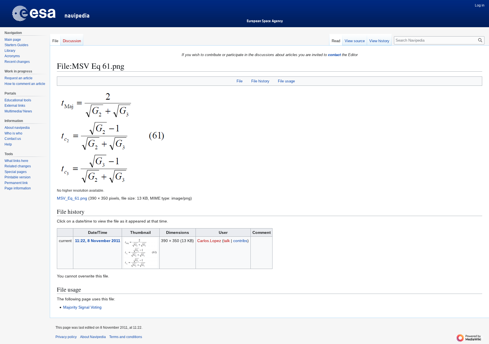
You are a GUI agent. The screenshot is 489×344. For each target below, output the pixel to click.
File (240, 81)
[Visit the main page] (25, 11)
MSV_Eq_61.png (72, 198)
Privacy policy (66, 337)
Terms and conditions (125, 337)
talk (227, 240)
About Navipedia (93, 337)
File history (260, 81)
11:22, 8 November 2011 (97, 240)
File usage (286, 81)
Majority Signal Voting (82, 307)
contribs (240, 240)
